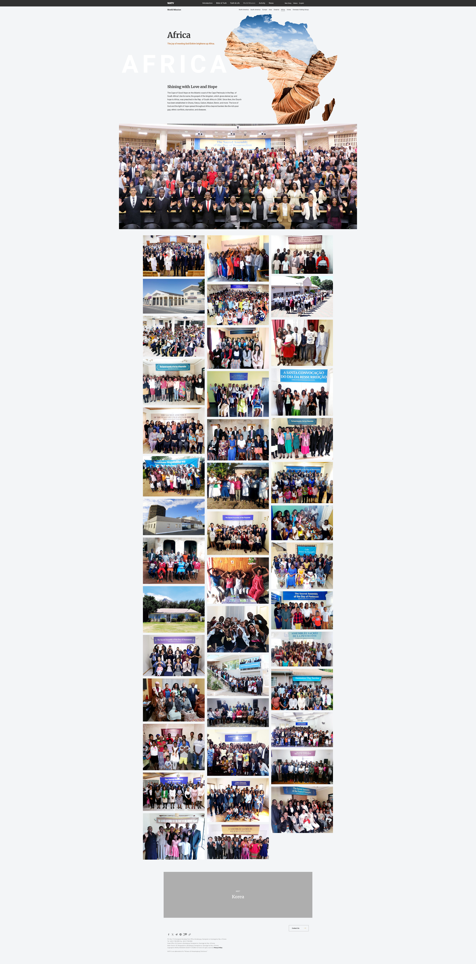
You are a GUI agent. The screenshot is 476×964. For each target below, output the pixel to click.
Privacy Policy (218, 948)
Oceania (276, 10)
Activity (262, 3)
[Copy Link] (189, 934)
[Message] (185, 934)
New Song (288, 3)
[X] (172, 934)
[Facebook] (168, 934)
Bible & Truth (221, 3)
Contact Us (295, 928)
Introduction (207, 3)
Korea (289, 10)
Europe (264, 10)
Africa (283, 10)
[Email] (176, 934)
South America (255, 10)
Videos (295, 3)
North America (244, 10)
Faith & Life (235, 3)
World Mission (249, 3)
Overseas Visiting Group (301, 10)
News (271, 3)
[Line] (180, 934)
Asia (270, 10)
